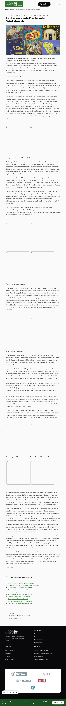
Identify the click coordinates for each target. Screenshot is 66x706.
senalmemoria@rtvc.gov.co (41, 650)
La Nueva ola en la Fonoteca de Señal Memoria (20, 587)
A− (4, 692)
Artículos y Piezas (10, 650)
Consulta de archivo (39, 636)
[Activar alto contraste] (13, 692)
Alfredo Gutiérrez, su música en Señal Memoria (20, 594)
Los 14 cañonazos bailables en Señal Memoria (20, 603)
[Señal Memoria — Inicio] (14, 4)
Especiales (8, 653)
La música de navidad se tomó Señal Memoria (20, 601)
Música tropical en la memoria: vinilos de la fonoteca (21, 583)
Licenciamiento (38, 639)
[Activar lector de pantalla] (16, 692)
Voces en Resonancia (10, 659)
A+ (10, 692)
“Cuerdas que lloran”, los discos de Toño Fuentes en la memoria (24, 589)
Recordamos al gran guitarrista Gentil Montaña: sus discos (23, 592)
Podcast (7, 656)
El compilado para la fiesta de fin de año (18, 599)
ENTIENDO (58, 702)
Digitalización (38, 642)
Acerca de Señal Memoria (41, 659)
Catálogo (45, 4)
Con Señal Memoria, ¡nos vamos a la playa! (19, 596)
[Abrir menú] (59, 4)
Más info (35, 703)
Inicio (6, 9)
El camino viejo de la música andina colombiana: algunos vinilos (24, 585)
